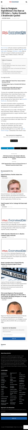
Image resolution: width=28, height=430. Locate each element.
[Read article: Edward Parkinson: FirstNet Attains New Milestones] (14, 186)
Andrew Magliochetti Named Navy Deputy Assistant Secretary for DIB (14, 66)
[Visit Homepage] (14, 2)
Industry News (22, 376)
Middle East (21, 387)
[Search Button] (26, 2)
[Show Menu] (1, 2)
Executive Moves (13, 384)
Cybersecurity (4, 398)
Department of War (13, 373)
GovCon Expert (13, 397)
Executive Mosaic (10, 426)
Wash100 (21, 403)
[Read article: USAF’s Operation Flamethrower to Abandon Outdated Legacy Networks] (14, 245)
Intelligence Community (21, 381)
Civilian (2, 393)
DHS (11, 376)
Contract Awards (4, 396)
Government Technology (13, 403)
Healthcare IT (22, 374)
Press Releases (22, 394)
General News (13, 396)
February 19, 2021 (11, 237)
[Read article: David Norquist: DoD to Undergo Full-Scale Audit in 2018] (14, 214)
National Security (23, 388)
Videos (20, 401)
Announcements (4, 376)
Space (20, 398)
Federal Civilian (13, 389)
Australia (3, 382)
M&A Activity (22, 385)
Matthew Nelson (6, 18)
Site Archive (23, 426)
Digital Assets (13, 377)
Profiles (20, 396)
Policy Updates (22, 392)
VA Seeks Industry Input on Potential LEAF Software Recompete (14, 69)
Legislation (21, 383)
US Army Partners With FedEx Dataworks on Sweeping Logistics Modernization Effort (12, 72)
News (5, 5)
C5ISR (2, 391)
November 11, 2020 (15, 18)
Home (2, 5)
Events (11, 382)
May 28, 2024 (10, 206)
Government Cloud (13, 400)
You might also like (6, 63)
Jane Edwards (4, 206)
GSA (20, 373)
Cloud (2, 394)
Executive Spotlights (12, 387)
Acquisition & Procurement (4, 373)
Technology (21, 399)
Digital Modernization (13, 380)
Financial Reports (13, 391)
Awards (2, 384)
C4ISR (2, 389)
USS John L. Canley (17, 51)
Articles (2, 377)
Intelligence (21, 378)
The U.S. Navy (4, 47)
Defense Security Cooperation (4, 404)
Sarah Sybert (4, 237)
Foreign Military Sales (13, 393)
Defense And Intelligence (3, 401)
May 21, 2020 (10, 299)
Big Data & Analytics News (4, 387)
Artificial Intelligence (3, 380)
